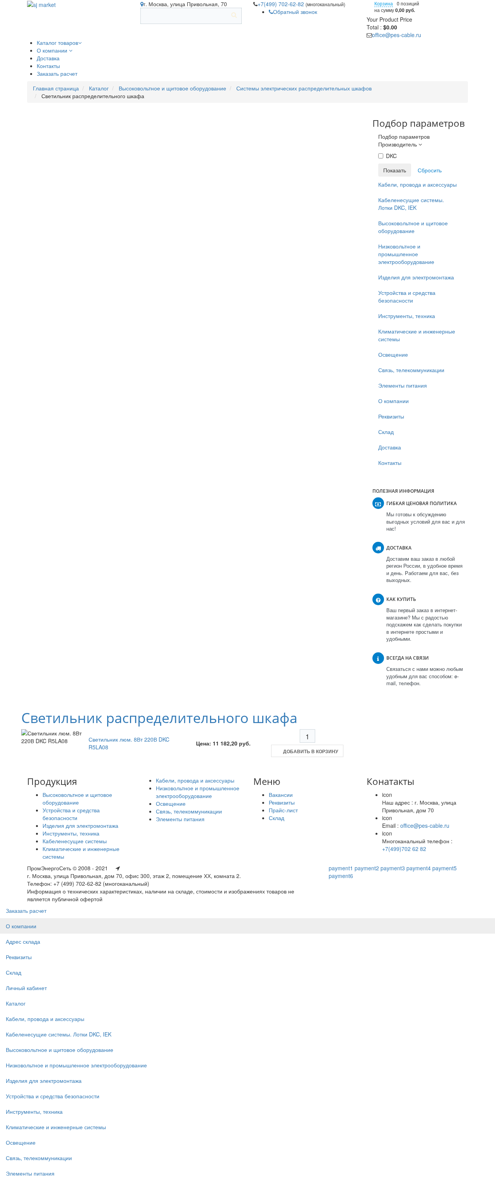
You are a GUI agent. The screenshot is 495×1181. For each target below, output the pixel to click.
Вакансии (281, 794)
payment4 (418, 868)
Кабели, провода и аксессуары (417, 184)
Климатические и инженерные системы (416, 335)
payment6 (341, 876)
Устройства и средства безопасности (406, 296)
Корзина (383, 3)
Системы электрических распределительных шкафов (304, 88)
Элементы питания (402, 385)
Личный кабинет (26, 988)
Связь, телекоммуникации (411, 370)
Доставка (389, 447)
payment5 (444, 868)
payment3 (393, 868)
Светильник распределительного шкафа (159, 717)
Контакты (389, 462)
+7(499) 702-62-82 (282, 4)
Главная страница (56, 88)
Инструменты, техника (406, 316)
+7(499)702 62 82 (404, 849)
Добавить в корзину (310, 751)
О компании (393, 401)
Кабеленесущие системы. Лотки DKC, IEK (411, 203)
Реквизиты (391, 416)
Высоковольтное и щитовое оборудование (172, 88)
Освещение (393, 354)
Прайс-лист (283, 810)
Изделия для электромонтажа (416, 277)
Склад (386, 432)
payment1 (341, 868)
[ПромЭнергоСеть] (41, 4)
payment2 (367, 868)
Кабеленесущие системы (75, 841)
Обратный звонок (295, 11)
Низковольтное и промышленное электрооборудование (406, 253)
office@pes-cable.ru (396, 35)
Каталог (99, 88)
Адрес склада (23, 941)
